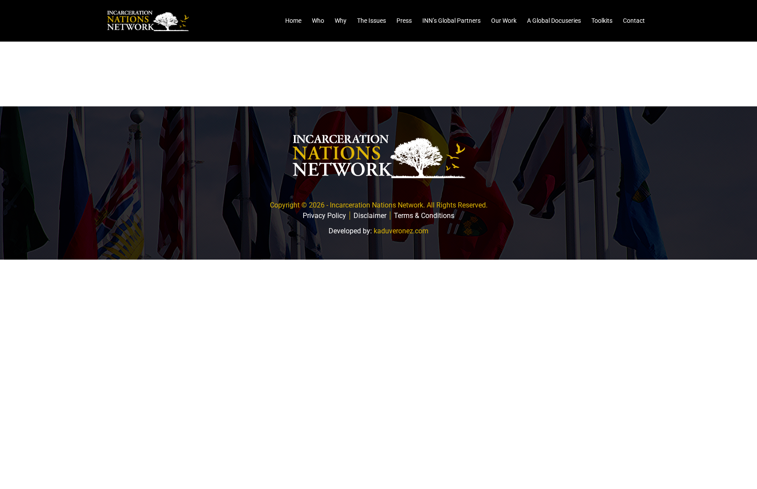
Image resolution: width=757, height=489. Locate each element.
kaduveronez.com (401, 231)
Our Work (503, 21)
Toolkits (601, 21)
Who (318, 21)
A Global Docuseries (554, 21)
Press (404, 21)
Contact (634, 21)
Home (293, 21)
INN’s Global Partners (451, 21)
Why (341, 21)
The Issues (371, 21)
